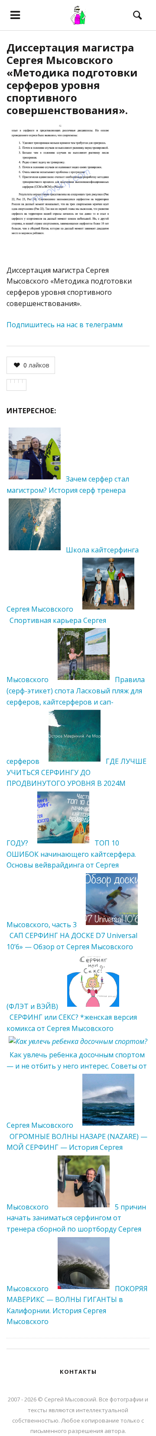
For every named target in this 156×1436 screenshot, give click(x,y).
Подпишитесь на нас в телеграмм (64, 324)
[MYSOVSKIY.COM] (78, 15)
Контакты (78, 1371)
